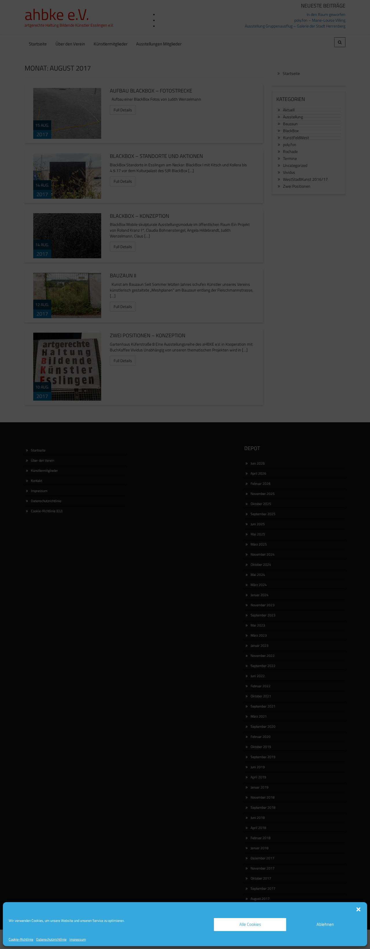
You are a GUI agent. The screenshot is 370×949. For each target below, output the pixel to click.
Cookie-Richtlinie (21, 939)
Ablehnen (325, 924)
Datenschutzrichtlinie (51, 939)
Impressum (77, 939)
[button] (358, 909)
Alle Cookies (250, 924)
